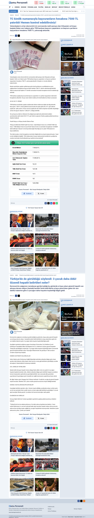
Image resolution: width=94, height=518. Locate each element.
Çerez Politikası (52, 511)
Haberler (12, 15)
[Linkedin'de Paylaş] (51, 203)
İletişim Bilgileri (78, 509)
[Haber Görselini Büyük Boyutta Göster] (34, 55)
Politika (40, 7)
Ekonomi (23, 7)
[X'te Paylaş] (19, 36)
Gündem (17, 7)
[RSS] (84, 501)
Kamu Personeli (18, 72)
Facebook (28, 193)
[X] (81, 501)
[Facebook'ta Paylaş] (16, 36)
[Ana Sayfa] (12, 7)
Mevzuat (54, 7)
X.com (42, 193)
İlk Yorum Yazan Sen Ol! (35, 208)
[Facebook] (78, 501)
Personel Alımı (32, 7)
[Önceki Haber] (82, 11)
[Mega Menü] (10, 7)
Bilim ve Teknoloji (64, 7)
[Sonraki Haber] (84, 11)
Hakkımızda (51, 506)
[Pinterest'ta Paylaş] (54, 203)
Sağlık (73, 7)
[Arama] (84, 7)
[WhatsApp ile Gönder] (57, 203)
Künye (49, 509)
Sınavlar (47, 7)
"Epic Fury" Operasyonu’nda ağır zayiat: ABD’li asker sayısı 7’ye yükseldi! (38, 11)
